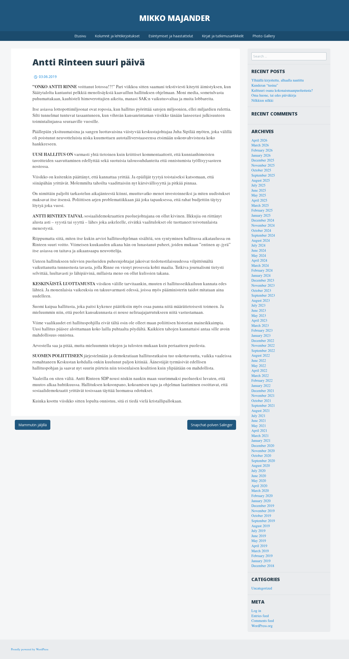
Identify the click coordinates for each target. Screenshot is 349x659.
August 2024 (260, 240)
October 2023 (261, 290)
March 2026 (260, 145)
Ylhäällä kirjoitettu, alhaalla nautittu (277, 80)
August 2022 (260, 355)
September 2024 (263, 235)
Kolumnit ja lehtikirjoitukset (117, 35)
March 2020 (260, 490)
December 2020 (262, 445)
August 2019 (260, 525)
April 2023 (259, 320)
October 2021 (261, 400)
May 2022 (258, 365)
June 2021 (258, 420)
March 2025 (260, 205)
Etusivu (80, 35)
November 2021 (263, 395)
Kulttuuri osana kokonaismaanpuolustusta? (282, 90)
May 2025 (258, 195)
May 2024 (258, 255)
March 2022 (260, 375)
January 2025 (261, 215)
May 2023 (258, 315)
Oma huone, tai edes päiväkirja (273, 95)
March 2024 (260, 265)
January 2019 (261, 560)
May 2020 (258, 480)
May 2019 (258, 540)
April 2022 (259, 370)
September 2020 (263, 460)
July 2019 (258, 530)
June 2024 (258, 250)
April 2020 (259, 485)
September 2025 (263, 175)
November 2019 (263, 510)
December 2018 (262, 565)
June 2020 (258, 475)
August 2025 (260, 180)
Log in (256, 610)
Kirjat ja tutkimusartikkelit (223, 35)
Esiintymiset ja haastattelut (170, 35)
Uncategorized (261, 588)
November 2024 (263, 225)
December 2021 (262, 390)
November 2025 (263, 165)
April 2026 (259, 140)
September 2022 (263, 350)
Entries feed (260, 615)
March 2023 (260, 325)
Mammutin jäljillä (32, 424)
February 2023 (262, 330)
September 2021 (263, 405)
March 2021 (260, 435)
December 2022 (262, 340)
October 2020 (261, 455)
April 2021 (259, 430)
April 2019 (259, 545)
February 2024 (262, 270)
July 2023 (258, 305)
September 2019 (263, 520)
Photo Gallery (263, 35)
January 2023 (261, 335)
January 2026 (261, 155)
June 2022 (258, 360)
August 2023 (260, 300)
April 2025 (259, 200)
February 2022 (262, 380)
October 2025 (261, 170)
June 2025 (258, 190)
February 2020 (262, 495)
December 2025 (262, 160)
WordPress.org (262, 625)
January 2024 (261, 275)
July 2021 (258, 415)
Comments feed (262, 620)
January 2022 (261, 385)
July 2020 (258, 470)
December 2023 (262, 280)
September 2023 (263, 295)
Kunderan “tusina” (264, 85)
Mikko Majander (174, 18)
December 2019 (262, 505)
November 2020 (263, 450)
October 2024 (261, 230)
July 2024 (258, 245)
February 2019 (262, 555)
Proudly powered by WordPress (29, 649)
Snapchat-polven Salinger (211, 424)
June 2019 (258, 535)
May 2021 (258, 425)
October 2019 (261, 515)
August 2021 (260, 410)
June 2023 (258, 310)
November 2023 (263, 285)
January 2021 (261, 440)
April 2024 (259, 260)
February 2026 (262, 150)
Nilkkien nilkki (262, 100)
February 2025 (262, 210)
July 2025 (258, 185)
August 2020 (260, 465)
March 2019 (260, 550)
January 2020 (261, 500)
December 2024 (262, 220)
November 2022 (263, 345)
